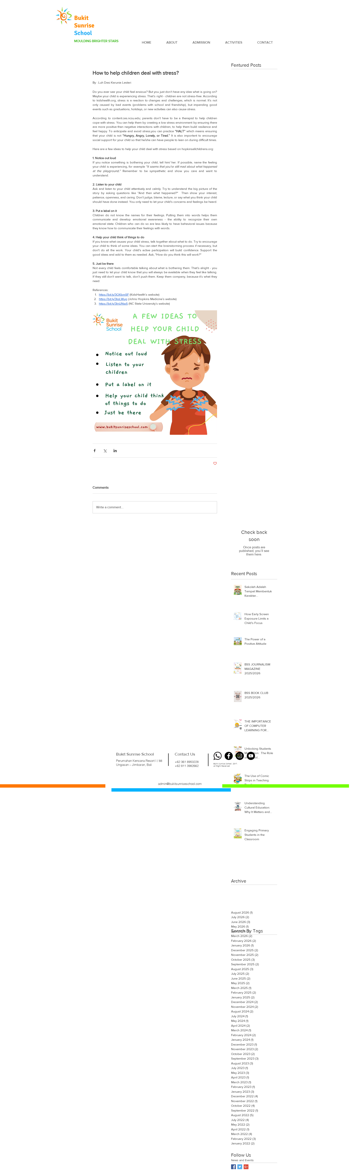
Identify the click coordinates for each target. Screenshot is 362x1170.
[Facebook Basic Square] (233, 1166)
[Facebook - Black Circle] (229, 756)
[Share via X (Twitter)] (105, 451)
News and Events (242, 1160)
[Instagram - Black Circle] (240, 756)
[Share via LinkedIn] (115, 451)
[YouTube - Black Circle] (251, 756)
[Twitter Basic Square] (239, 1166)
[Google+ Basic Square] (246, 1166)
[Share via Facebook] (95, 451)
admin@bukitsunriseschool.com (180, 784)
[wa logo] (217, 756)
